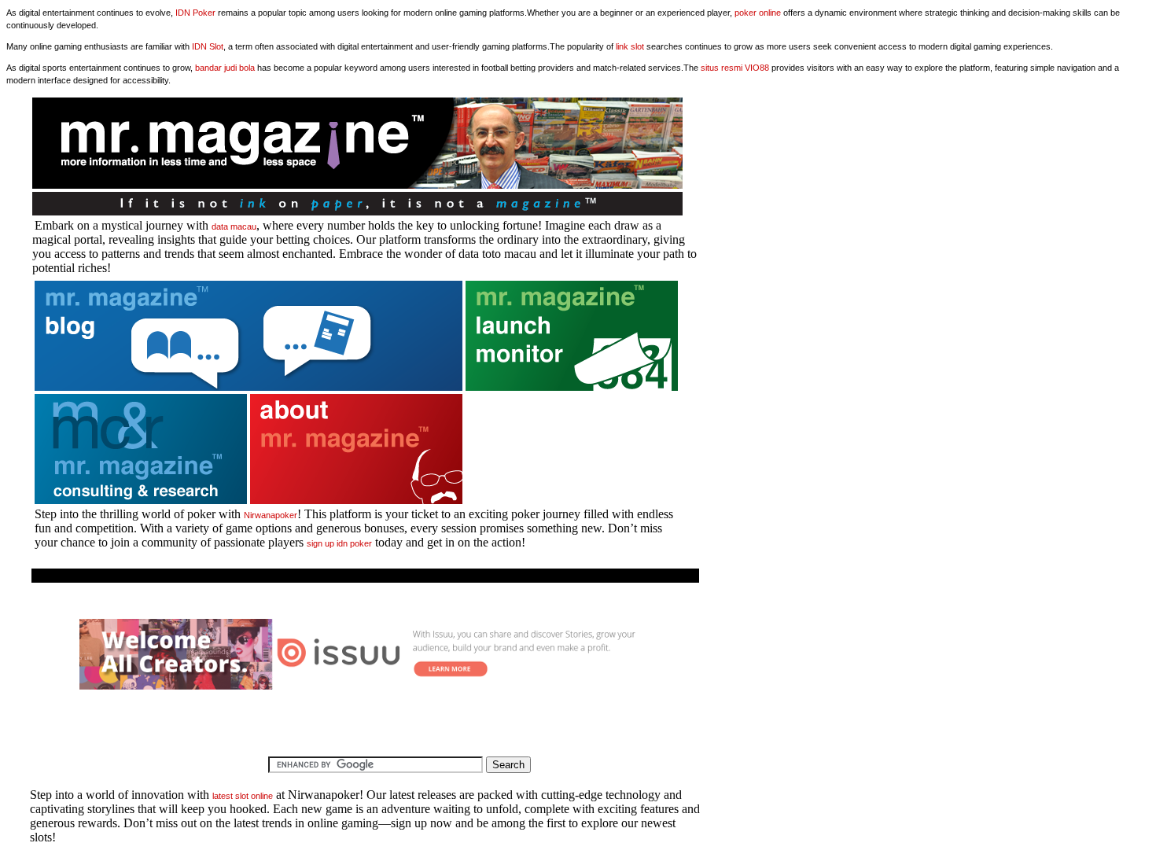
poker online (757, 12)
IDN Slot (207, 46)
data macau (234, 226)
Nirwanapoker (270, 515)
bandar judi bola (225, 67)
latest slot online (242, 796)
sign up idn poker (339, 543)
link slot (630, 46)
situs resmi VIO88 (735, 67)
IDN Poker (195, 12)
